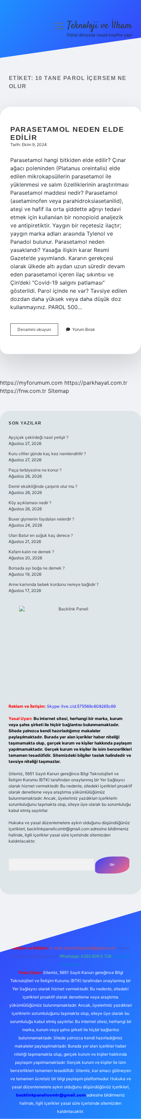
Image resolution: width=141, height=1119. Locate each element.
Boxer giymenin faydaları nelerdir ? (41, 519)
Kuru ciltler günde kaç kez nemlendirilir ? (47, 453)
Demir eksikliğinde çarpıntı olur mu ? (43, 486)
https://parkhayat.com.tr (95, 382)
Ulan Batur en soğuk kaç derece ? (41, 535)
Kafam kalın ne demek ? (31, 551)
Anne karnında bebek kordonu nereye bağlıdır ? (54, 584)
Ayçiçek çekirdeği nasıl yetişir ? (38, 437)
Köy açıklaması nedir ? (30, 502)
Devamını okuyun (37, 331)
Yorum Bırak (83, 329)
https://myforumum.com (31, 382)
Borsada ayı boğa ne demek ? (37, 568)
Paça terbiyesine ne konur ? (35, 470)
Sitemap (58, 390)
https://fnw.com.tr (23, 390)
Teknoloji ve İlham (99, 26)
